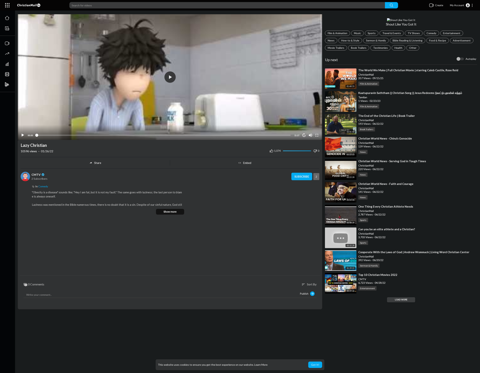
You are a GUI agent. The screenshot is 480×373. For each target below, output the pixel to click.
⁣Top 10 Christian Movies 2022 (377, 274)
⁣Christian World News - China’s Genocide (385, 138)
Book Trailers (358, 47)
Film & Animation (337, 33)
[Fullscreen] (317, 135)
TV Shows (414, 33)
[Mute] (310, 135)
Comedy (431, 33)
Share (97, 162)
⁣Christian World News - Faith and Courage (385, 183)
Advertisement (462, 40)
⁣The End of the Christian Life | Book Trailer (386, 115)
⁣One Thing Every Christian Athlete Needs (385, 206)
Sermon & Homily (376, 40)
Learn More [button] (261, 364)
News (331, 40)
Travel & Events (391, 33)
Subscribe (301, 176)
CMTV (36, 174)
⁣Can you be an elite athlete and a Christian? (386, 229)
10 (304, 135)
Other (412, 47)
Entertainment (451, 33)
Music (357, 33)
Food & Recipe (437, 40)
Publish (305, 293)
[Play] (23, 135)
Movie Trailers (336, 47)
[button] (461, 5)
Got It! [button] (315, 364)
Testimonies (380, 47)
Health (398, 47)
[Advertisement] (170, 245)
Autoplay (471, 58)
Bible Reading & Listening (407, 40)
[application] (170, 77)
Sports (372, 33)
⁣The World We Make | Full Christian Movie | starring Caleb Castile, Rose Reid (408, 70)
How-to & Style (350, 40)
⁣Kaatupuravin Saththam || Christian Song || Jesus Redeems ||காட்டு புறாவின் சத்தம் (410, 93)
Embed (247, 162)
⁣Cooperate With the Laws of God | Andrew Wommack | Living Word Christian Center (413, 252)
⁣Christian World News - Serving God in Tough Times (392, 161)
